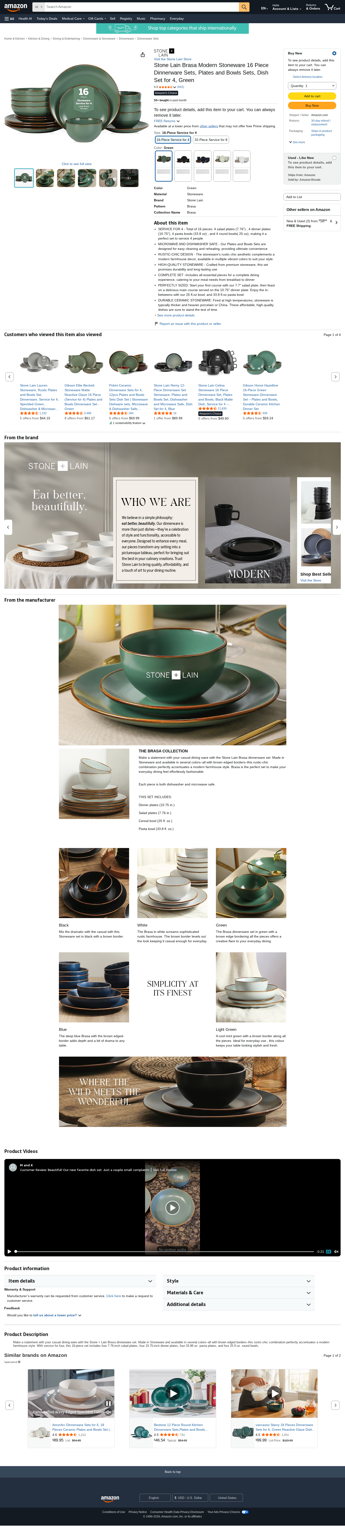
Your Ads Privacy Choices (223, 1512)
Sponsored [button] (10, 1361)
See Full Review (165, 1170)
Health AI (25, 18)
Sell (112, 18)
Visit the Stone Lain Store (173, 59)
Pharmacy (157, 18)
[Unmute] (336, 1251)
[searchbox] (142, 7)
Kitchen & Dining (39, 38)
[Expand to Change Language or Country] (267, 8)
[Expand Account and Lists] (300, 9)
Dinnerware (126, 38)
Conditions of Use (113, 1512)
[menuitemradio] (328, 1252)
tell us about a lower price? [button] (55, 1315)
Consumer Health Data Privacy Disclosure (177, 1512)
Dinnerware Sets (148, 38)
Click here (113, 1296)
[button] (9, 18)
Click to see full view (77, 164)
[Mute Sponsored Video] (108, 1412)
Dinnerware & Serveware (99, 38)
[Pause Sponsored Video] (108, 1404)
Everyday (177, 18)
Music (141, 18)
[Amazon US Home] (110, 1499)
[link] (39, 397)
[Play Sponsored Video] (172, 1393)
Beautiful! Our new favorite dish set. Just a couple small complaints (99, 1170)
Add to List (294, 197)
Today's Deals (47, 18)
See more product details (176, 315)
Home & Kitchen (14, 38)
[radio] (24, 178)
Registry (126, 18)
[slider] (164, 1251)
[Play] (8, 1252)
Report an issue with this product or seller (190, 324)
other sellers (209, 126)
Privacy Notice (138, 1512)
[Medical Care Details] (84, 18)
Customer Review (33, 1170)
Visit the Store (310, 580)
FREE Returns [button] (165, 121)
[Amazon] (16, 7)
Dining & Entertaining (66, 38)
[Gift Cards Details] (105, 18)
